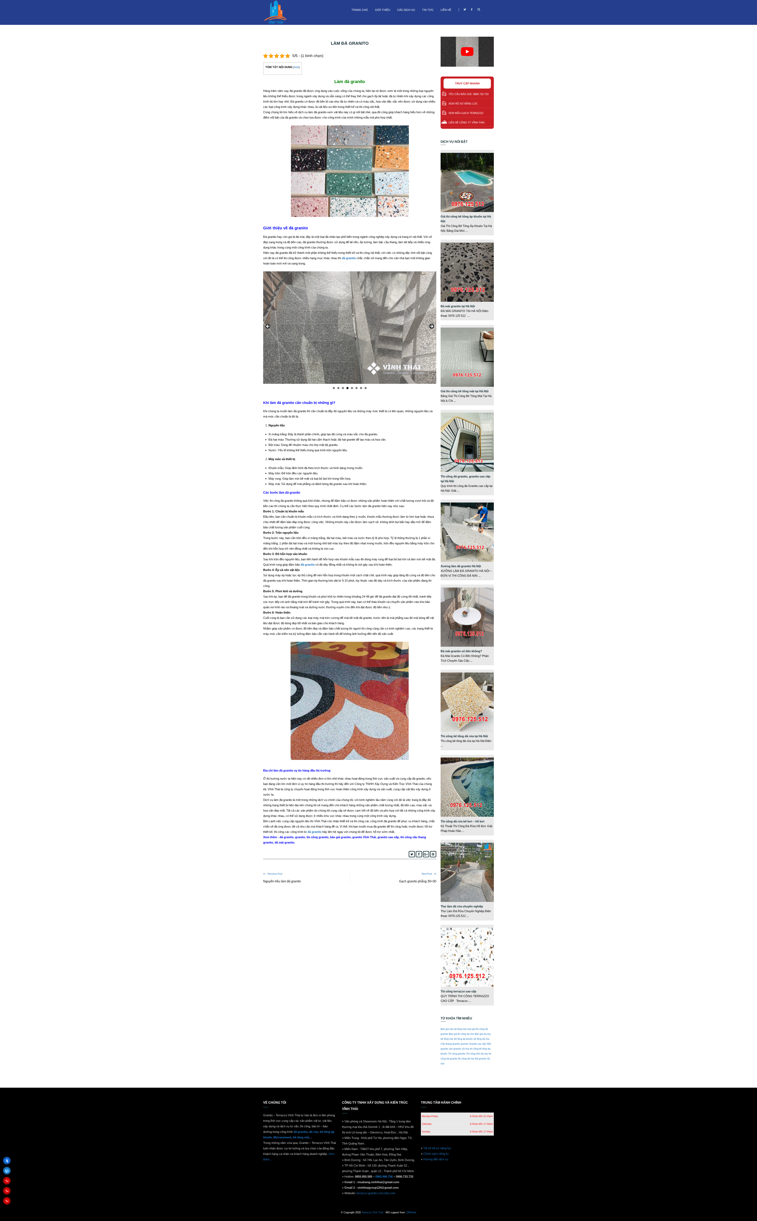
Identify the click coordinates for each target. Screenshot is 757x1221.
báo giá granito (340, 837)
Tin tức (428, 9)
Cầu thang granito (450, 1044)
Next (431, 327)
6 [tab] (356, 388)
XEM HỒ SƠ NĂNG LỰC (463, 103)
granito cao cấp (388, 837)
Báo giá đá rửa (483, 1034)
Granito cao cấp (477, 1044)
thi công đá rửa (466, 1058)
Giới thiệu (382, 9)
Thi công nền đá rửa (477, 1053)
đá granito (349, 258)
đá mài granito (284, 842)
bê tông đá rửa (481, 1039)
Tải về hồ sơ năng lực (437, 1148)
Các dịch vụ (406, 9)
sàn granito (455, 1048)
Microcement (282, 1137)
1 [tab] (334, 388)
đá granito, (287, 837)
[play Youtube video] (467, 52)
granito (300, 837)
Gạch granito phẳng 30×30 (417, 881)
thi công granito (317, 837)
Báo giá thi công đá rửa (461, 1034)
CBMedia (411, 1212)
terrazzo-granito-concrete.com (375, 1193)
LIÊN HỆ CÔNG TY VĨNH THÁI (466, 122)
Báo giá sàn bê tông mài (454, 1029)
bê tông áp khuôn (463, 1039)
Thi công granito (456, 1053)
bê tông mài (447, 1039)
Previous (268, 327)
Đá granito (480, 1058)
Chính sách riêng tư (436, 1153)
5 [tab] (352, 388)
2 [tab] (338, 388)
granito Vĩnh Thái (364, 837)
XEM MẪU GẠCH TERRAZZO (465, 113)
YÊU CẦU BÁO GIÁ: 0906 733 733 (468, 94)
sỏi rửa (465, 1048)
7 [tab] (361, 388)
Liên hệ (446, 9)
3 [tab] (343, 388)
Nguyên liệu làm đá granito (282, 881)
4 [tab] (347, 388)
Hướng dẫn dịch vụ (435, 1159)
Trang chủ (359, 9)
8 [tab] (366, 388)
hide (296, 67)
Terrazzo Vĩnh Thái (372, 1212)
